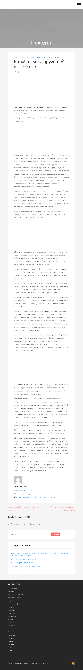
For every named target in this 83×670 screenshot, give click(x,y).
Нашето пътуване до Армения (22, 563)
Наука (10, 622)
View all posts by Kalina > (23, 490)
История (11, 607)
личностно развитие (32, 497)
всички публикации (27, 57)
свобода (53, 497)
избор (22, 497)
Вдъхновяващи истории (16, 594)
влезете (19, 524)
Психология (39, 57)
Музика (10, 619)
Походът (41, 42)
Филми (10, 651)
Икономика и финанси (15, 604)
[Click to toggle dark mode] (74, 663)
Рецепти (11, 644)
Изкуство (11, 601)
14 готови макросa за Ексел (20, 570)
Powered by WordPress (39, 663)
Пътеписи (11, 638)
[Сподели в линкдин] (20, 72)
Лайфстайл (11, 613)
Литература (12, 616)
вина (18, 497)
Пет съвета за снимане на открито (23, 559)
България (11, 591)
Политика (11, 632)
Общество (11, 626)
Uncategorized (13, 588)
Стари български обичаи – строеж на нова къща (28, 566)
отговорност (44, 497)
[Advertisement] (41, 89)
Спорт (10, 647)
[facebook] (16, 72)
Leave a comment (43, 67)
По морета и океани (15, 629)
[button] (79, 4)
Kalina (32, 67)
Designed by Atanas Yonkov (18, 663)
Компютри (11, 610)
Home (16, 57)
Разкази (10, 641)
